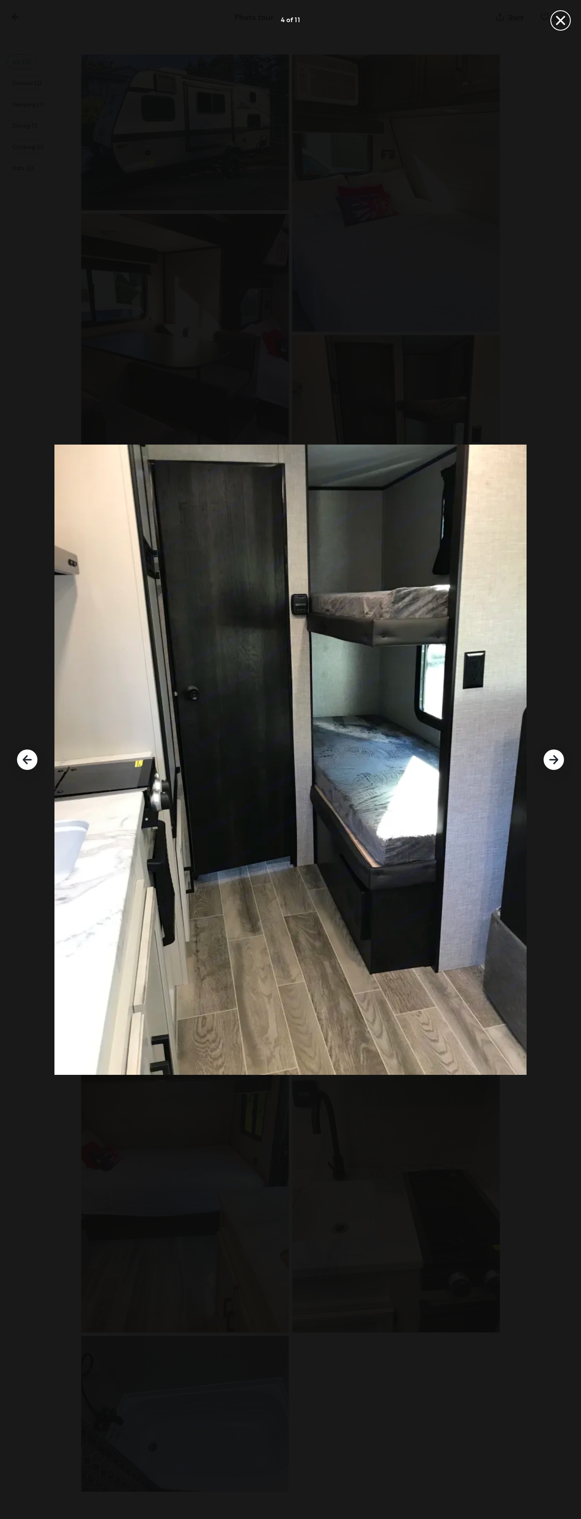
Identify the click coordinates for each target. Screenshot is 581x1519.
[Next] (554, 759)
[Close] (560, 20)
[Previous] (27, 759)
